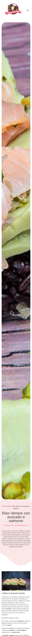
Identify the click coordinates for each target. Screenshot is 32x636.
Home (4, 506)
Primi (12, 525)
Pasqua (7, 525)
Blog (8, 506)
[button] (27, 10)
